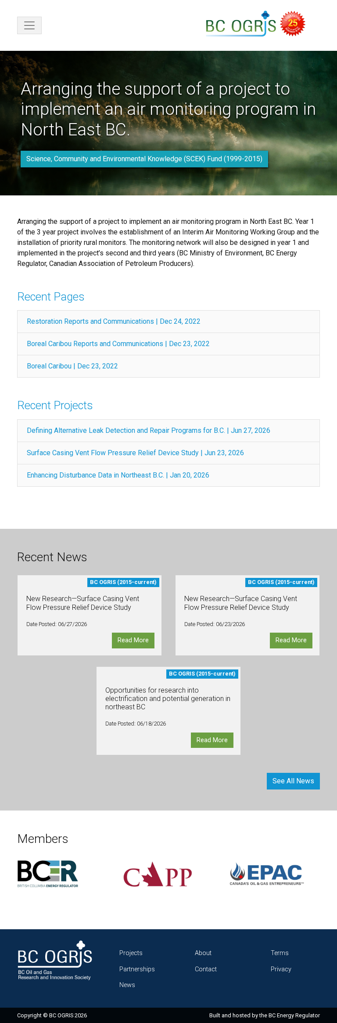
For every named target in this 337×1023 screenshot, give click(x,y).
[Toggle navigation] (29, 25)
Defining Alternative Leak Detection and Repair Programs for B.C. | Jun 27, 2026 (148, 430)
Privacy (281, 969)
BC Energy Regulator (294, 1015)
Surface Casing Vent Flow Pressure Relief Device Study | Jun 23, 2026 (135, 453)
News (127, 985)
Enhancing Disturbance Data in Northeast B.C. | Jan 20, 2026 (118, 475)
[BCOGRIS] (259, 25)
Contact (206, 969)
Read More (133, 640)
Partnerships (137, 969)
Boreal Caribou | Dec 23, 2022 (72, 366)
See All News (293, 781)
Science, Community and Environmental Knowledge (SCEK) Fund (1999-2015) (144, 159)
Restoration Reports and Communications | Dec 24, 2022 (114, 321)
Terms (280, 953)
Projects (131, 953)
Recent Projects (55, 405)
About (203, 953)
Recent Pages (51, 296)
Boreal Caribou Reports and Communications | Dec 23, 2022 (118, 344)
